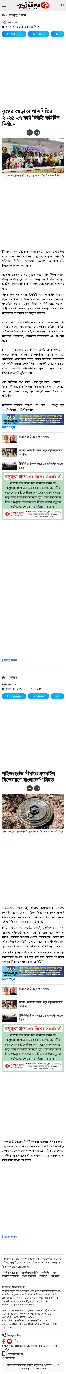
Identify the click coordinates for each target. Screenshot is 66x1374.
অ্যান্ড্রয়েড (10, 1358)
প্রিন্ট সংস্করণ (16, 34)
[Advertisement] (33, 75)
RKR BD (41, 1368)
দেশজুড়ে (13, 15)
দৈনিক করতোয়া (10, 1272)
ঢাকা (23, 15)
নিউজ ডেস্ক (12, 22)
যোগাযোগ (55, 1276)
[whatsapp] (16, 1341)
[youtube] (9, 1341)
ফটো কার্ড (40, 34)
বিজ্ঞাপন (43, 1276)
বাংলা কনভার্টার (29, 1276)
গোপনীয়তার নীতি (30, 1272)
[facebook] (3, 1341)
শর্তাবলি (45, 1272)
